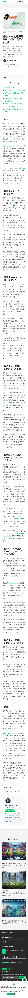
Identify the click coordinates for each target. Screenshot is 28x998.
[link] (8, 958)
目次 (5, 77)
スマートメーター (11, 343)
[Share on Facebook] (4, 791)
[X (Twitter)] (5, 807)
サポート (4, 942)
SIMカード (6, 141)
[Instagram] (12, 807)
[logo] (6, 1)
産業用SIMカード (8, 733)
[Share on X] (7, 791)
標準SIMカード (7, 146)
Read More (8, 821)
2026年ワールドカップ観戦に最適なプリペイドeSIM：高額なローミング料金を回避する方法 (14, 922)
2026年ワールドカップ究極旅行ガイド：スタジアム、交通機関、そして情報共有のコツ (13, 893)
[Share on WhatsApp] (15, 791)
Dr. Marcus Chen (11, 805)
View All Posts (10, 810)
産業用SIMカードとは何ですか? (15, 90)
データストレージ (14, 583)
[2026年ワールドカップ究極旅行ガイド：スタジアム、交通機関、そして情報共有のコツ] (14, 880)
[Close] (26, 982)
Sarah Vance (12, 64)
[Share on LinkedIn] (11, 791)
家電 (14, 203)
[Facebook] (7, 807)
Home (4, 31)
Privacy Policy (16, 991)
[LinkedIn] (9, 807)
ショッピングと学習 (7, 932)
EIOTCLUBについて (7, 937)
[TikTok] (13, 807)
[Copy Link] (18, 791)
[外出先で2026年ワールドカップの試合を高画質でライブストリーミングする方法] (14, 851)
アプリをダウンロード (7, 946)
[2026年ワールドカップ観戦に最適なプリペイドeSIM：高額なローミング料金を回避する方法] (14, 908)
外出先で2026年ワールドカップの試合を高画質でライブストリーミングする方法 (14, 865)
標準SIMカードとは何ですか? (14, 87)
